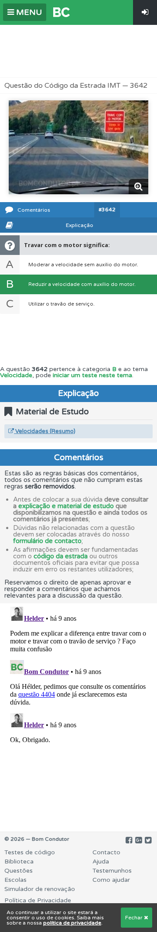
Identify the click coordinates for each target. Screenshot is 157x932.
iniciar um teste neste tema (92, 375)
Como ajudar (111, 880)
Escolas (15, 880)
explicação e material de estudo (66, 506)
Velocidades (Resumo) (44, 431)
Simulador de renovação (39, 889)
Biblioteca (19, 861)
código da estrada (61, 556)
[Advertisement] (78, 51)
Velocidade (16, 375)
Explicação (79, 225)
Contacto (106, 852)
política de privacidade (72, 923)
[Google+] (138, 840)
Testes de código (29, 852)
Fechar (134, 918)
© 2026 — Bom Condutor (36, 839)
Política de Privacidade (37, 900)
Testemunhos (112, 870)
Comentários (33, 210)
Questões (18, 870)
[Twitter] (148, 840)
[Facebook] (129, 840)
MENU (28, 12)
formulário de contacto (47, 541)
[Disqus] (78, 712)
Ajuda (100, 861)
